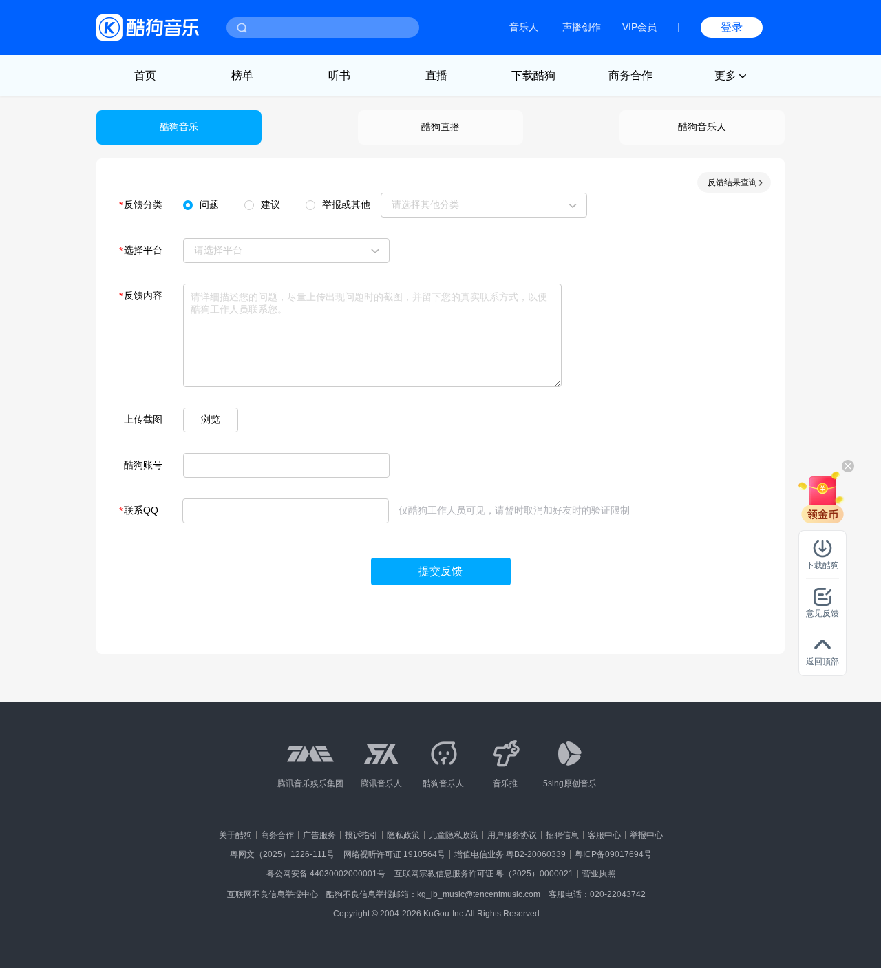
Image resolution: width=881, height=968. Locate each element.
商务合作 (630, 75)
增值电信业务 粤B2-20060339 (510, 854)
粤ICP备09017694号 (613, 854)
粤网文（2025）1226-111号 (282, 854)
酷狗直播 (440, 126)
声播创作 (581, 26)
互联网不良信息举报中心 (272, 894)
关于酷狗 (235, 835)
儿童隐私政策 (453, 835)
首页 (145, 75)
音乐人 (523, 26)
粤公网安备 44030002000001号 (325, 873)
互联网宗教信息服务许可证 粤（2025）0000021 (483, 873)
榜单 (242, 75)
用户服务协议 (512, 835)
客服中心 (604, 835)
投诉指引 (361, 835)
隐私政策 (403, 835)
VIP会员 (639, 26)
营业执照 (598, 873)
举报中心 (646, 835)
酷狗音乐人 (702, 126)
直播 (436, 75)
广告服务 (319, 835)
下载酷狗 (533, 75)
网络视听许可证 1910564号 (394, 854)
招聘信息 (562, 835)
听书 (339, 75)
